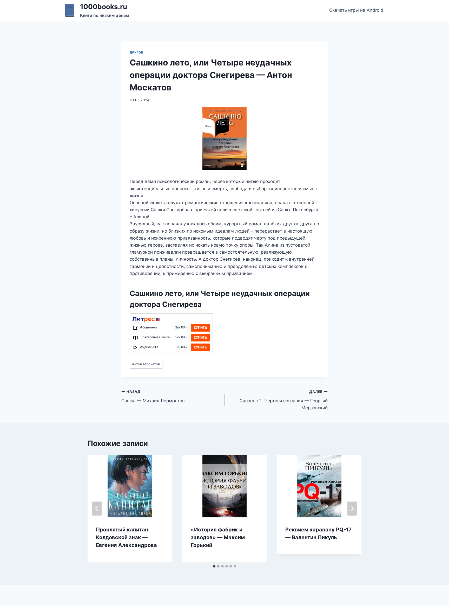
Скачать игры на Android (356, 10)
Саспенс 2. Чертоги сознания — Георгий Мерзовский (284, 400)
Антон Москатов (146, 364)
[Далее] (352, 509)
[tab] (214, 566)
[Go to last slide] (97, 509)
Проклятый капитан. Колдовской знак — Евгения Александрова (126, 537)
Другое (136, 52)
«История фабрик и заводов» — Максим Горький (218, 537)
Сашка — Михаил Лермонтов (153, 396)
